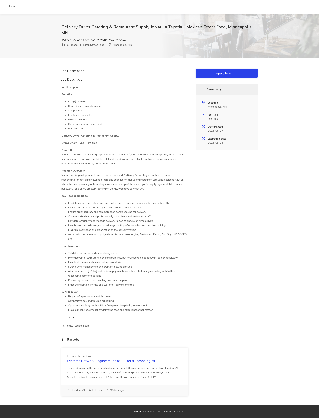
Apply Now (224, 73)
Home (12, 6)
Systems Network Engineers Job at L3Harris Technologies (111, 361)
